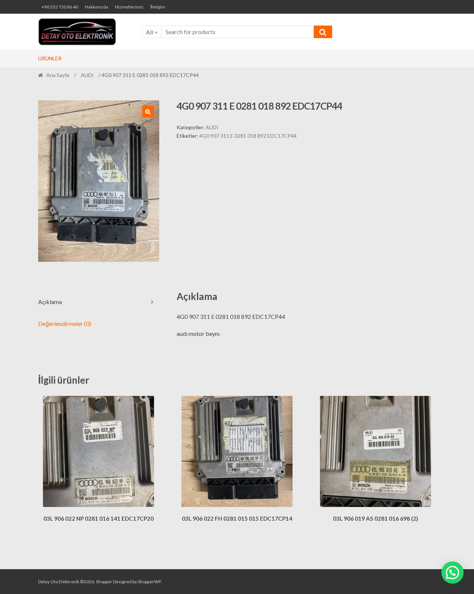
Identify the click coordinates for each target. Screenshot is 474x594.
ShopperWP (149, 581)
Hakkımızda (96, 7)
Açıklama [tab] (50, 301)
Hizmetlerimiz (129, 7)
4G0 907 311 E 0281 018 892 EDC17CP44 (248, 136)
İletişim (157, 7)
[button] (148, 111)
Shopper (104, 581)
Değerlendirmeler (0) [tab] (64, 323)
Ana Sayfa (57, 75)
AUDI (87, 75)
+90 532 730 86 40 (59, 7)
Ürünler (49, 58)
